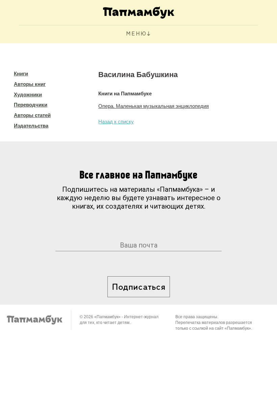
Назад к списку (116, 121)
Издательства (31, 125)
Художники (28, 94)
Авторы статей (32, 115)
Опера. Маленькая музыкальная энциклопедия (153, 106)
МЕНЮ (136, 34)
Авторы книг (30, 84)
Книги (21, 73)
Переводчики (30, 105)
